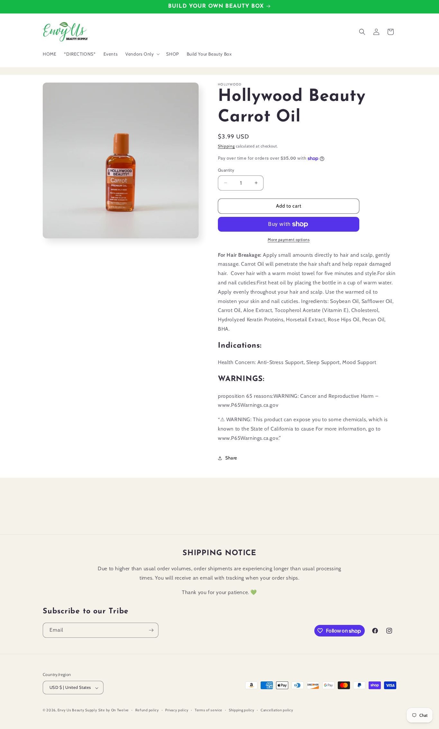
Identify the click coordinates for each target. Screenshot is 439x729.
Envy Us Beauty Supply (77, 710)
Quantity (226, 170)
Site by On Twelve (113, 710)
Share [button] (231, 458)
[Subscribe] (151, 630)
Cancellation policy (277, 710)
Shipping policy (242, 710)
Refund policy (147, 710)
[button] (141, 54)
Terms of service (208, 710)
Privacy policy (176, 710)
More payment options (288, 239)
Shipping (226, 146)
